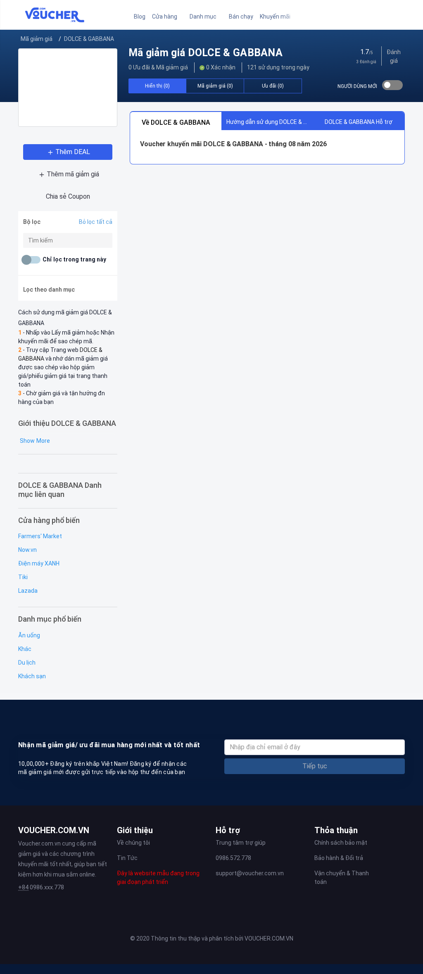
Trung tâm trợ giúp (241, 842)
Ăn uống (29, 635)
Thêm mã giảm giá (73, 174)
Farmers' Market (40, 536)
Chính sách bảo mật (340, 842)
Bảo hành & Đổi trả (338, 858)
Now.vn (27, 549)
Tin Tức (127, 858)
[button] (167, 17)
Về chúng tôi (133, 842)
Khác (24, 649)
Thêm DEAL (72, 152)
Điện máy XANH (38, 563)
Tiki (23, 577)
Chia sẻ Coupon (68, 196)
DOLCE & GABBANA (89, 39)
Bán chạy (241, 16)
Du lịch (27, 662)
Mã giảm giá (36, 39)
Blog (139, 16)
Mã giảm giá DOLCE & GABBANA (205, 53)
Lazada (28, 590)
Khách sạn (32, 676)
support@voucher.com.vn (250, 873)
